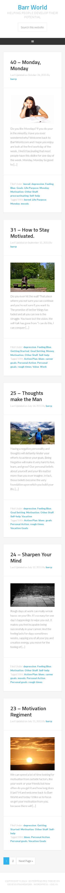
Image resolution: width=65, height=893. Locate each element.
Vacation (27, 516)
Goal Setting (37, 351)
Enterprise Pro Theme (42, 881)
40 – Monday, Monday (25, 65)
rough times (25, 366)
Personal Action (27, 362)
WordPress (41, 884)
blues (41, 358)
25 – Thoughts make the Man (26, 396)
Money (50, 351)
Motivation (17, 191)
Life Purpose (31, 187)
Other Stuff (31, 191)
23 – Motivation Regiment (28, 711)
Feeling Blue (44, 347)
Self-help (35, 195)
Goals (19, 187)
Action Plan (30, 358)
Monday (44, 187)
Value (36, 366)
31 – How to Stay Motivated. (29, 233)
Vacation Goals (19, 528)
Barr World (32, 7)
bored (26, 183)
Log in (54, 884)
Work (43, 366)
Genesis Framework (19, 884)
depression (37, 183)
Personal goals (18, 682)
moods (25, 203)
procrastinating (19, 195)
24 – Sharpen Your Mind (30, 557)
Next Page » (26, 860)
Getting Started (19, 351)
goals (49, 520)
